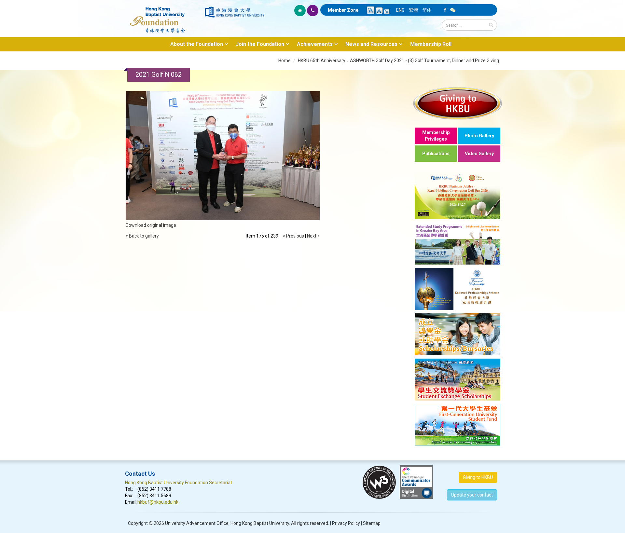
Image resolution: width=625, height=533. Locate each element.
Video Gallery (479, 153)
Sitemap (372, 523)
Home (284, 60)
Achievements (315, 44)
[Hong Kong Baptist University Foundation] (164, 16)
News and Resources (371, 44)
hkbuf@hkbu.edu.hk (157, 502)
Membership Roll (430, 44)
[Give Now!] (457, 103)
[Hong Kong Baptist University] (234, 12)
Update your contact (472, 495)
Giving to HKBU (478, 477)
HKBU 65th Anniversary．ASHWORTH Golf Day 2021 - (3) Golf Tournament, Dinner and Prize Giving (398, 60)
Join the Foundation (260, 44)
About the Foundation (196, 44)
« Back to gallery (142, 236)
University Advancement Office (197, 523)
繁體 (413, 10)
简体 (426, 10)
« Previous (293, 236)
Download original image (151, 225)
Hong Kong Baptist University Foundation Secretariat (178, 482)
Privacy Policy (346, 523)
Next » (313, 236)
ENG (400, 10)
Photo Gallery (479, 135)
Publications (436, 153)
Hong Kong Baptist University (259, 523)
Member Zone (343, 10)
